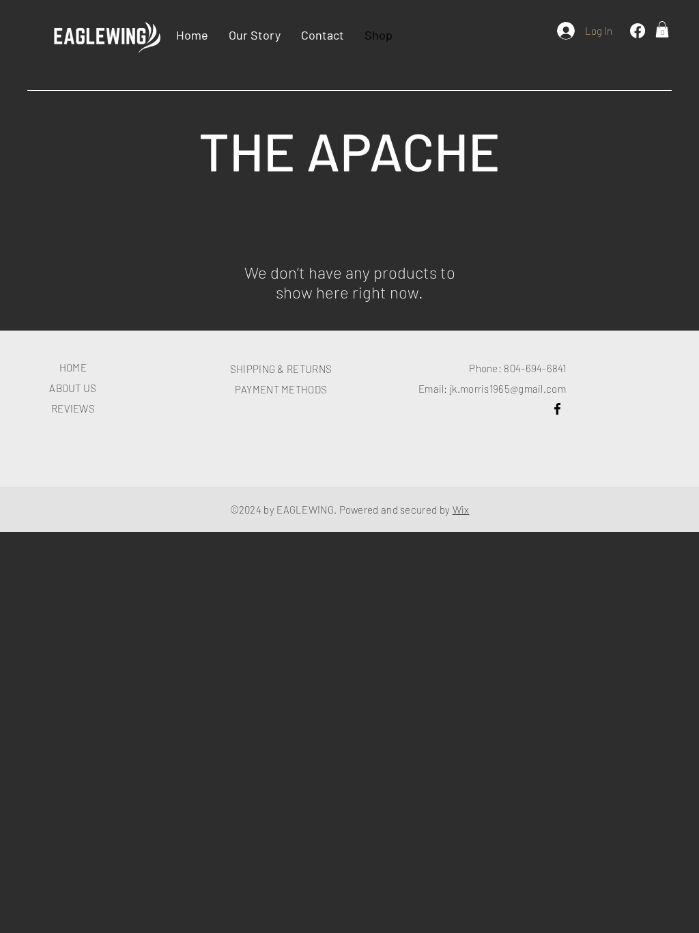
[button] (662, 29)
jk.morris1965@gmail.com (508, 388)
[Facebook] (637, 30)
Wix (461, 509)
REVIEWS (73, 408)
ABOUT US (72, 388)
